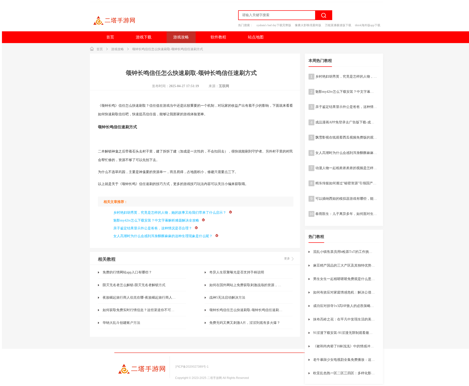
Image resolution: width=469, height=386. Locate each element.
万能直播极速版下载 (338, 25)
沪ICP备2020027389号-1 (192, 366)
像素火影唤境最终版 (308, 25)
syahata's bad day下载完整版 (273, 25)
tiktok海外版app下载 (367, 25)
